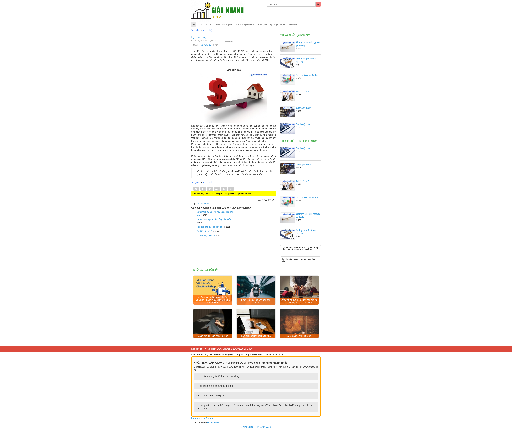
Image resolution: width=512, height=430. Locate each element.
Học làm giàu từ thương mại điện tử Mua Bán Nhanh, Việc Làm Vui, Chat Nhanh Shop (213, 300)
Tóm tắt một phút (303, 124)
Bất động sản (262, 24)
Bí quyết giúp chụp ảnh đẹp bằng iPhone (256, 301)
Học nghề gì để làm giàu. (211, 395)
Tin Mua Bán (202, 24)
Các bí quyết (227, 24)
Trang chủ (195, 30)
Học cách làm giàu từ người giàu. (215, 386)
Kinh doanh (215, 24)
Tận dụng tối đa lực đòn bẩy (210, 227)
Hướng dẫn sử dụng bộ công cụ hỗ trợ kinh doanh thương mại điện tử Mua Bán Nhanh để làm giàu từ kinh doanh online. (254, 406)
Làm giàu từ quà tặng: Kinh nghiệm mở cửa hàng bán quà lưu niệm (299, 301)
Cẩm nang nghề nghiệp (244, 24)
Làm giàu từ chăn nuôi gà (299, 336)
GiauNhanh (213, 422)
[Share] (196, 189)
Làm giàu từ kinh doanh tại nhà (256, 336)
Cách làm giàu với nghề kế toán (213, 336)
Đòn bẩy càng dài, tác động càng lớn (214, 219)
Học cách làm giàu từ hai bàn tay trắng (218, 376)
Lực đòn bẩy (207, 30)
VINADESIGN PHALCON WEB (256, 427)
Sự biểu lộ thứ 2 (205, 231)
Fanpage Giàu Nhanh (202, 418)
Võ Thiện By (206, 45)
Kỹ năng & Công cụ (277, 24)
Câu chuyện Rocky (206, 235)
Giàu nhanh (292, 24)
